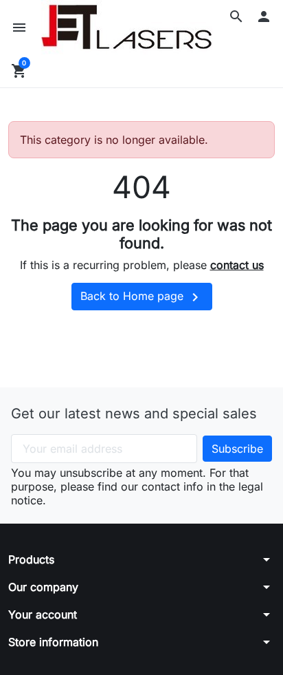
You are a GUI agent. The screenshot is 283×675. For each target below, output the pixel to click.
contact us (237, 265)
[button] (236, 16)
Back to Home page (141, 297)
